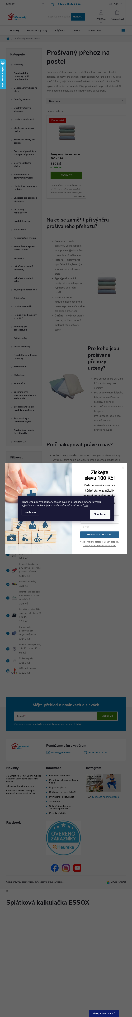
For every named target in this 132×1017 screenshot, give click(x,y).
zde (86, 505)
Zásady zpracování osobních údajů (99, 545)
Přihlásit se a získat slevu (99, 534)
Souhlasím (100, 514)
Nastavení (30, 512)
